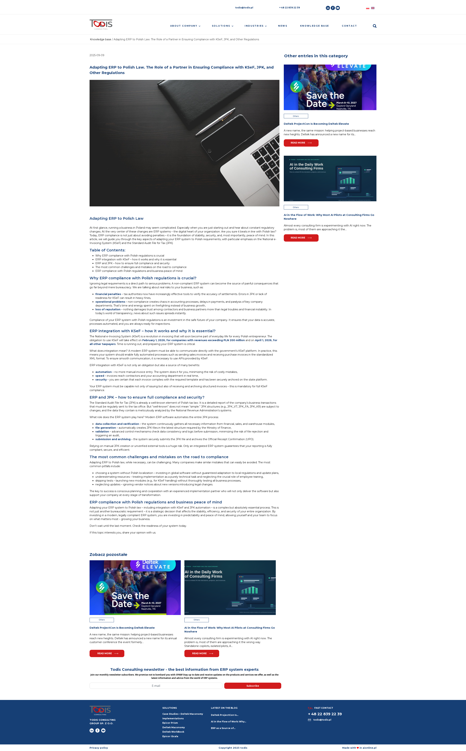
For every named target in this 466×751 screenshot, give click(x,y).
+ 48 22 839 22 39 (289, 7)
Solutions (221, 25)
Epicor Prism (170, 722)
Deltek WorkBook (173, 731)
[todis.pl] (101, 26)
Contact (349, 25)
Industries (254, 25)
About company (183, 25)
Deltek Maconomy (173, 727)
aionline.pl (369, 747)
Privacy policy (99, 747)
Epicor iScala (170, 736)
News (282, 25)
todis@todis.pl (244, 7)
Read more (104, 653)
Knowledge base (314, 25)
